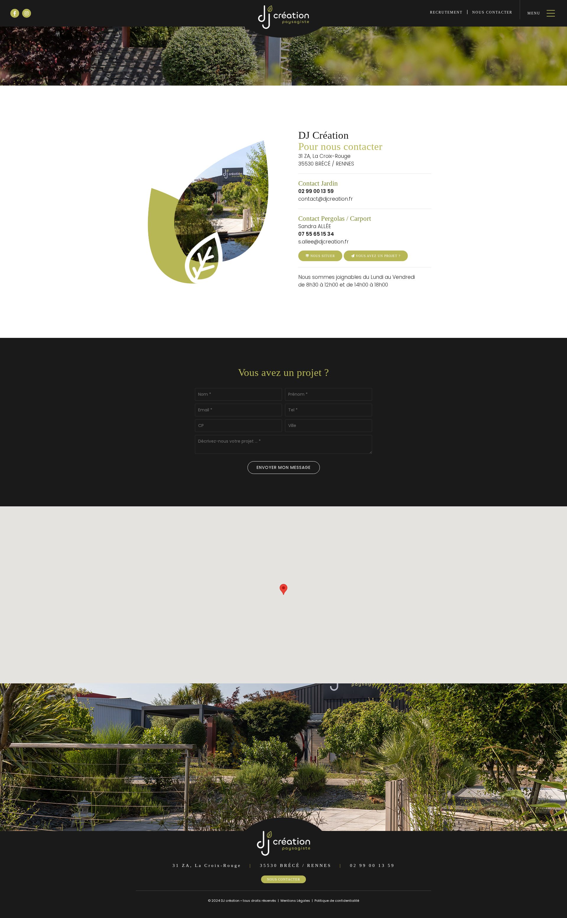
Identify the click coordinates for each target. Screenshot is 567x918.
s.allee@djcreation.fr (323, 241)
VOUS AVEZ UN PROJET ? (377, 256)
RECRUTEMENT (446, 12)
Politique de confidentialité (337, 900)
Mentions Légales (295, 900)
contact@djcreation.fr (325, 198)
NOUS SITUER (322, 256)
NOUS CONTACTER (492, 12)
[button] (283, 589)
